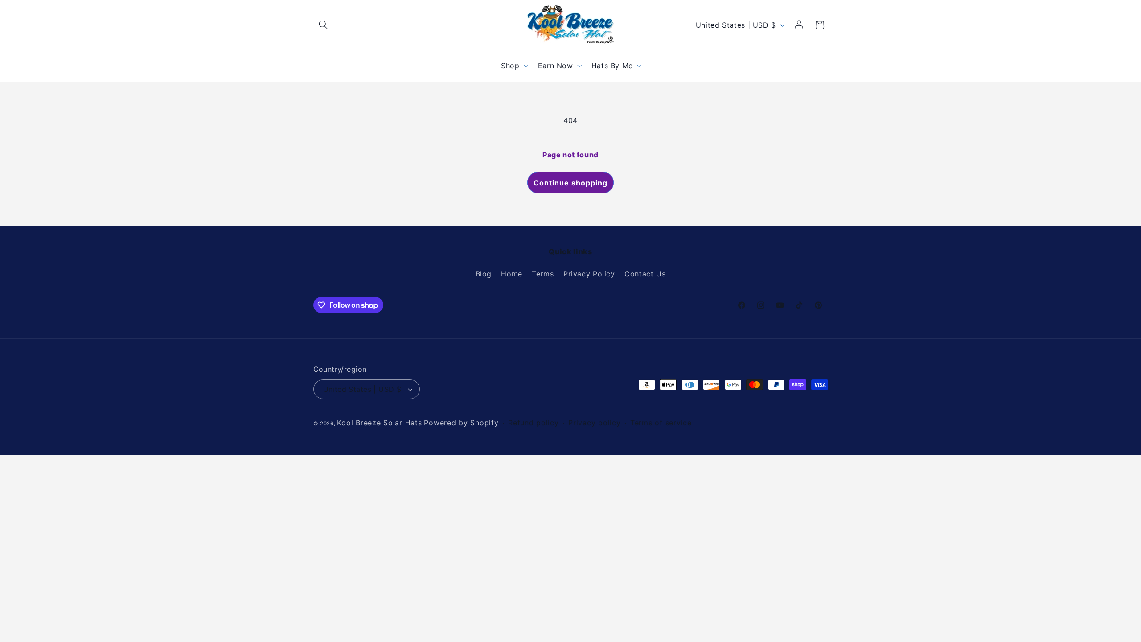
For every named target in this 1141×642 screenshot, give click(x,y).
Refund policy (533, 422)
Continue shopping (571, 182)
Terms (543, 273)
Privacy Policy (589, 273)
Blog (484, 273)
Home (511, 273)
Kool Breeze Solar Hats (379, 422)
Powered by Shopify (461, 422)
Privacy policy (594, 422)
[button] (323, 25)
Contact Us (644, 273)
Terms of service (661, 422)
